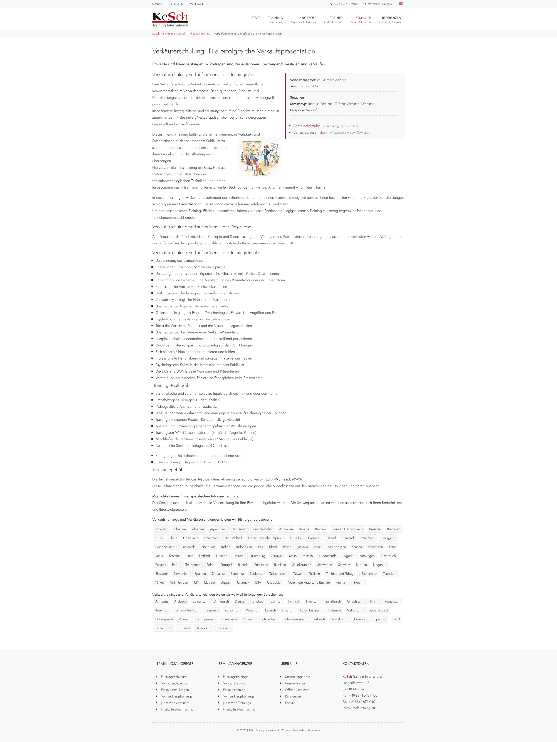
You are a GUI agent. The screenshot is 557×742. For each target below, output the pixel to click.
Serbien (361, 564)
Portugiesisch (206, 619)
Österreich (388, 555)
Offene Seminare (297, 689)
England (314, 537)
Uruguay (243, 582)
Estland (331, 537)
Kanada (357, 546)
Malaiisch (334, 610)
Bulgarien (393, 529)
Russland (280, 564)
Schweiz (344, 564)
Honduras (208, 546)
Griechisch (354, 601)
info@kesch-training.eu (380, 4)
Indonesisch (391, 601)
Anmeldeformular (306, 125)
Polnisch (185, 619)
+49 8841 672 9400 (345, 4)
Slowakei (161, 573)
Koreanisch (232, 610)
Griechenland (164, 546)
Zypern (358, 582)
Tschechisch (163, 628)
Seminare (361, 19)
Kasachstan (375, 546)
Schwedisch (269, 619)
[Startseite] (170, 19)
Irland (273, 546)
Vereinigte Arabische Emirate (309, 582)
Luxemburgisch (311, 610)
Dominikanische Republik (266, 537)
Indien (225, 546)
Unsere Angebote (297, 676)
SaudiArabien (301, 564)
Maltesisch (354, 610)
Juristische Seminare (175, 702)
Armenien (239, 529)
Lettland (204, 555)
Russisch (249, 619)
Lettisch (270, 610)
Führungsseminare (174, 676)
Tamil (396, 619)
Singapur (379, 564)
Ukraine (209, 582)
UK (196, 582)
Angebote (303, 19)
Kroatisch (252, 610)
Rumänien (261, 564)
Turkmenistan (179, 582)
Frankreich (367, 537)
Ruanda (243, 564)
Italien (287, 546)
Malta (293, 555)
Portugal (226, 564)
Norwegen (367, 555)
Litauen (238, 555)
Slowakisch (338, 619)
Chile (159, 537)
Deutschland (233, 537)
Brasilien (375, 529)
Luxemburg (257, 555)
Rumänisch (229, 619)
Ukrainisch (203, 628)
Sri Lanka (218, 573)
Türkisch (184, 628)
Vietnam (341, 582)
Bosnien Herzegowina (347, 529)
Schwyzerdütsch (295, 619)
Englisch (259, 601)
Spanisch (380, 619)
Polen (210, 564)
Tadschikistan (278, 573)
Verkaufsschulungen (175, 683)
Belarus (304, 529)
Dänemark (211, 537)
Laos (190, 555)
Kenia (159, 555)
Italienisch (162, 610)
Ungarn (226, 582)
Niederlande (328, 555)
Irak (260, 546)
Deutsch (241, 601)
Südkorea (256, 573)
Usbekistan (274, 582)
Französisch (332, 601)
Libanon (221, 555)
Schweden (324, 564)
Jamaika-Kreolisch (187, 610)
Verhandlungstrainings (176, 696)
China (173, 537)
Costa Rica (190, 537)
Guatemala (188, 546)
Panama (160, 564)
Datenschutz (198, 4)
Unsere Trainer (295, 683)
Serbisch (319, 619)
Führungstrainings (235, 676)
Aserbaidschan (262, 529)
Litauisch (288, 610)
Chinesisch (221, 601)
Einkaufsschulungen (175, 689)
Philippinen (192, 564)
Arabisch (180, 601)
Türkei (159, 582)
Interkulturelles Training (177, 709)
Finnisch (294, 601)
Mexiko (308, 555)
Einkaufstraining (234, 689)
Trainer (333, 19)
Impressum (176, 4)
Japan (318, 546)
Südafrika (237, 573)
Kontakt (158, 4)
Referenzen (390, 19)
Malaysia (277, 555)
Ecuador (296, 537)
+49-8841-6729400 (363, 695)
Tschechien (369, 573)
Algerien (198, 529)
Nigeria (348, 555)
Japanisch (212, 610)
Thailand (314, 573)
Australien (286, 529)
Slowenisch (360, 619)
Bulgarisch (200, 601)
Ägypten (161, 529)
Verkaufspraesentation (310, 132)
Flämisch (312, 601)
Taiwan (297, 573)
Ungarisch (223, 628)
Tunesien (389, 573)
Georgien (387, 537)
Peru (175, 564)
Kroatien (175, 555)
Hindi (372, 601)
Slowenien (181, 573)
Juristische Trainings (237, 702)
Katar (392, 546)
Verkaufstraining (234, 683)
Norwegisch (164, 619)
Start (256, 17)
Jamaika (302, 546)
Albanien (179, 529)
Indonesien (244, 546)
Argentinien (218, 529)
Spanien (200, 573)
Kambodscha (337, 546)
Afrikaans (161, 601)
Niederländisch (378, 610)
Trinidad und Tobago (341, 573)
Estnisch (276, 601)
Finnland (348, 537)
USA (258, 582)
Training (275, 19)
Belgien (320, 529)
